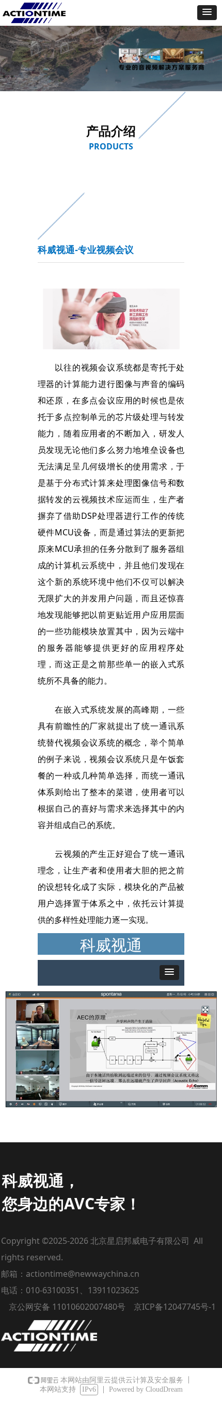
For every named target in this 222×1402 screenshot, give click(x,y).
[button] (207, 12)
